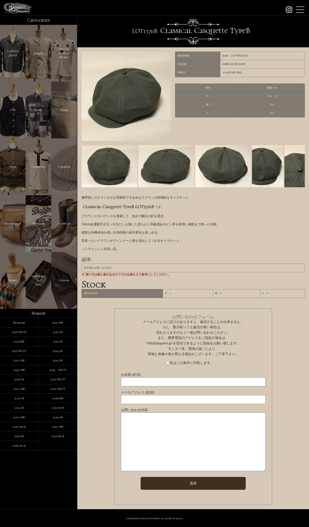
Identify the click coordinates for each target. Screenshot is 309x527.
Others (64, 280)
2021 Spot (58, 408)
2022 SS (58, 332)
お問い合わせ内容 (134, 410)
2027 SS (19, 398)
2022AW (19, 341)
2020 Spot (19, 427)
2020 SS (58, 417)
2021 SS (19, 408)
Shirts (38, 110)
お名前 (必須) (131, 374)
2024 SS (58, 351)
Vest (13, 110)
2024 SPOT (57, 370)
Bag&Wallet (13, 223)
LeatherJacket (12, 53)
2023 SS (58, 341)
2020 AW (19, 417)
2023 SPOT (19, 351)
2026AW (57, 398)
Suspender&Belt (38, 280)
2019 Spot (57, 436)
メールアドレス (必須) (137, 392)
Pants (64, 110)
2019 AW (58, 427)
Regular (19, 322)
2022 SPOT (19, 332)
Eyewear (38, 223)
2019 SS (19, 436)
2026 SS (19, 379)
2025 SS (58, 360)
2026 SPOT (57, 389)
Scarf (13, 280)
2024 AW (19, 370)
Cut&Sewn (38, 167)
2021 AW (57, 322)
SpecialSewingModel (64, 53)
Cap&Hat (64, 167)
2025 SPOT (57, 379)
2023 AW (19, 360)
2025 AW (19, 389)
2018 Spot (19, 445)
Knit (13, 167)
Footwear (64, 223)
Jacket (38, 53)
